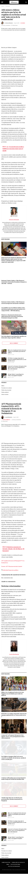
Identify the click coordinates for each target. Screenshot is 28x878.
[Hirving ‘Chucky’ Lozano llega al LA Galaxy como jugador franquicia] (4, 375)
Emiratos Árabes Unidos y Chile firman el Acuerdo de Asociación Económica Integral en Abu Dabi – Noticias (14, 282)
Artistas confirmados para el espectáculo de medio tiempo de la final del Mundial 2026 (13, 778)
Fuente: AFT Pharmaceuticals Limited (11, 566)
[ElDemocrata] (14, 2)
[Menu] (2, 2)
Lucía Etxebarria (9, 417)
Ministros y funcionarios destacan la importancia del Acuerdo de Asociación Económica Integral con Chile (12, 316)
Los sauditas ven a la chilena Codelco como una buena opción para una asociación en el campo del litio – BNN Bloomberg (13, 309)
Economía (23, 23)
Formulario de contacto (6, 388)
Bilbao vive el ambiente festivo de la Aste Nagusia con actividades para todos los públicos (17, 351)
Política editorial (4, 392)
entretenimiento (6, 419)
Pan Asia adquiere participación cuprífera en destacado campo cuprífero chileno (13, 337)
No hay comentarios (7, 25)
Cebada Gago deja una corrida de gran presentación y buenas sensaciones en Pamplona (11, 799)
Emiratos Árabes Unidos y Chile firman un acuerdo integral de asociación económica (12, 302)
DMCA (2, 385)
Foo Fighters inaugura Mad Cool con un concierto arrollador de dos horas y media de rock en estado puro (13, 758)
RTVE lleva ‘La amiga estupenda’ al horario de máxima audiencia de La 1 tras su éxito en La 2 (17, 359)
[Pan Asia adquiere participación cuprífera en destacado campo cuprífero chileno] (14, 327)
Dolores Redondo (9, 23)
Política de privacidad (6, 390)
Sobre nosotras (4, 394)
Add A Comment (14, 343)
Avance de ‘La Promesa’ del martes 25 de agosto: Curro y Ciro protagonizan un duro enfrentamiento (17, 368)
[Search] (26, 2)
